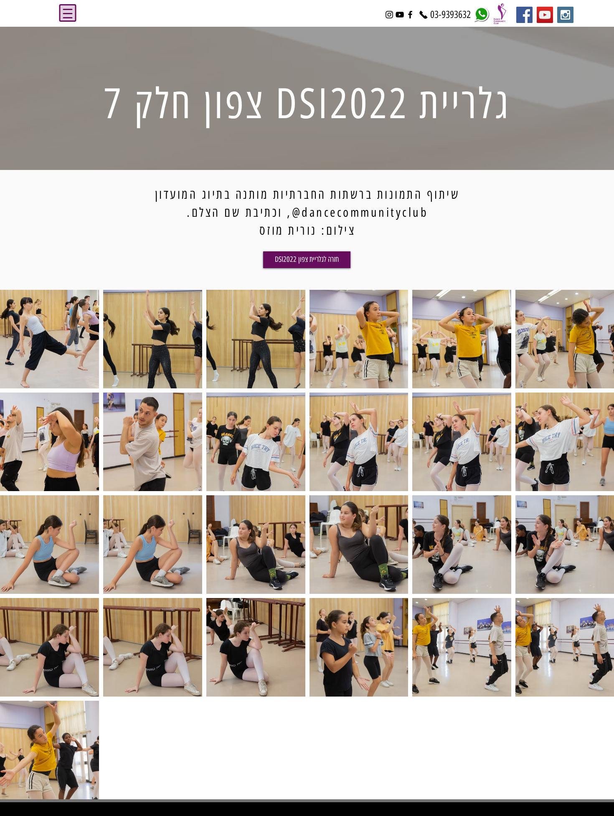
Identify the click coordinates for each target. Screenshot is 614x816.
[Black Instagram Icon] (389, 15)
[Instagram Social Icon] (565, 15)
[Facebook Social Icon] (524, 15)
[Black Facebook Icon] (410, 15)
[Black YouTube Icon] (400, 15)
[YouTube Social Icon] (545, 15)
